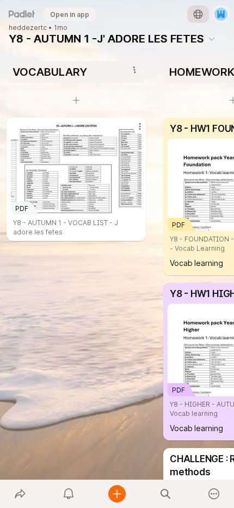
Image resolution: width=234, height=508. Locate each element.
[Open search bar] (165, 494)
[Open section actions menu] (134, 70)
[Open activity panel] (68, 494)
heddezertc (28, 28)
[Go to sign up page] (221, 14)
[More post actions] (133, 130)
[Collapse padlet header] (211, 38)
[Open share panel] (20, 494)
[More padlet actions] (214, 494)
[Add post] (116, 494)
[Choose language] (198, 14)
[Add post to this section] (76, 100)
